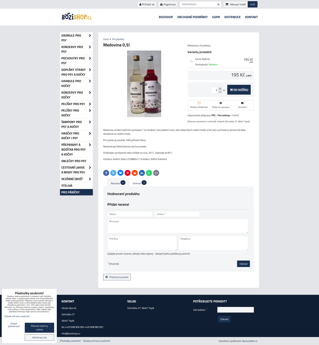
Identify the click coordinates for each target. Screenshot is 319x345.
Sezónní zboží (71, 178)
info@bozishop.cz (70, 333)
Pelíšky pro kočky (70, 113)
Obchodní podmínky (192, 16)
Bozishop (166, 16)
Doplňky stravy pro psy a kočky (73, 72)
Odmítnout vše (39, 337)
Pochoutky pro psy (73, 60)
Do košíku (240, 89)
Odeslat (243, 264)
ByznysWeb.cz (249, 341)
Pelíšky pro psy (73, 103)
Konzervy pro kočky (72, 95)
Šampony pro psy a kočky (71, 124)
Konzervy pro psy (72, 49)
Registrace (169, 4)
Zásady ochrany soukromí (96, 341)
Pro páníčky (70, 192)
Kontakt (251, 16)
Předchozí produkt (118, 277)
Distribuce (232, 16)
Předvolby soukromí (70, 341)
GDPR (216, 16)
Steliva (66, 185)
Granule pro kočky (71, 83)
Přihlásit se (148, 4)
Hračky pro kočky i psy (70, 135)
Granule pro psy (71, 38)
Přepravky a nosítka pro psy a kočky (73, 149)
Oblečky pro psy (73, 160)
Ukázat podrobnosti (14, 325)
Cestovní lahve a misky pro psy (73, 170)
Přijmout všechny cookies (39, 327)
